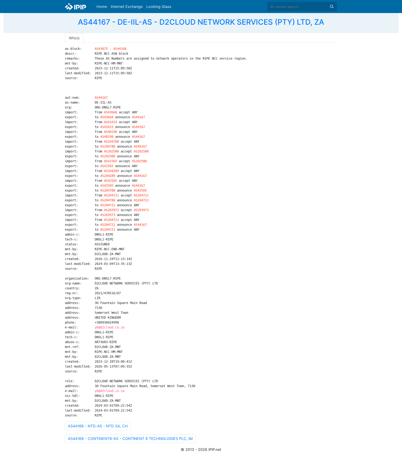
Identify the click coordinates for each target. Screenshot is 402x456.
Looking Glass (158, 6)
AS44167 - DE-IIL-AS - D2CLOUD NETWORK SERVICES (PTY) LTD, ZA (201, 22)
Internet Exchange (127, 6)
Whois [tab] (74, 38)
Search (331, 6)
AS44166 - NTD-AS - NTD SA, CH (98, 426)
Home (102, 6)
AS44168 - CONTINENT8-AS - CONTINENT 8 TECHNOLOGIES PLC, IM (130, 438)
